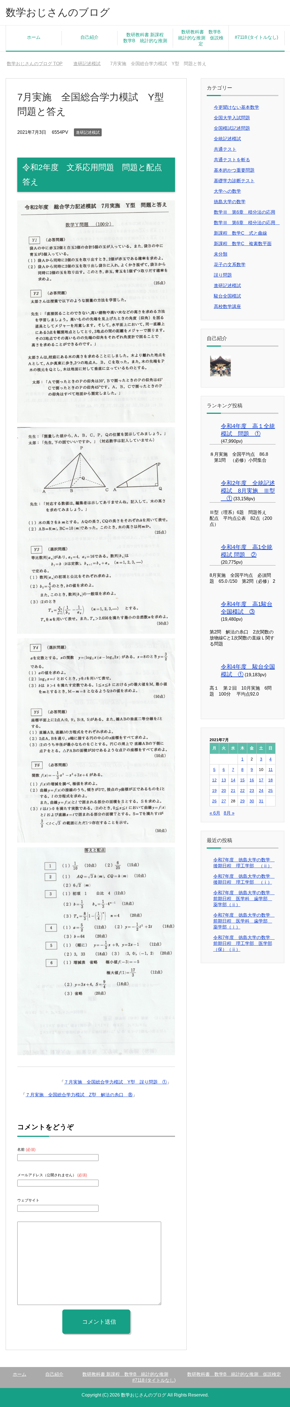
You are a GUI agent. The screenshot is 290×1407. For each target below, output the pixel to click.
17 (261, 780)
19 (214, 790)
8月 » (229, 813)
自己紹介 (89, 37)
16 (252, 780)
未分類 (220, 254)
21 (233, 790)
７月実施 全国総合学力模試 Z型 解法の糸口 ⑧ (79, 1094)
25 (270, 790)
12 (214, 780)
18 (270, 780)
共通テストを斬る (232, 159)
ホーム (33, 37)
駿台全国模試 (227, 296)
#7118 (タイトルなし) (256, 37)
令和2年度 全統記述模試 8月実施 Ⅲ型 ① (248, 490)
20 (223, 790)
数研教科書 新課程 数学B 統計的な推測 (146, 37)
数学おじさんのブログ (58, 12)
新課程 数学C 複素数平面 (243, 243)
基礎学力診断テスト (234, 180)
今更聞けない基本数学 (236, 107)
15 (242, 780)
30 (252, 801)
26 (214, 801)
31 (261, 801)
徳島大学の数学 (230, 201)
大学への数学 (227, 191)
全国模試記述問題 (232, 128)
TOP (35, 63)
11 (270, 769)
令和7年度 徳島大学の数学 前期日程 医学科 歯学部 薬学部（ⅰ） (244, 921)
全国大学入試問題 (232, 117)
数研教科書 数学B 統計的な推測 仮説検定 (201, 37)
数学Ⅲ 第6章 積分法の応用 (244, 212)
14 (233, 780)
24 (261, 790)
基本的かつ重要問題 (234, 170)
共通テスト (225, 149)
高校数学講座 (227, 306)
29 (242, 801)
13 (223, 780)
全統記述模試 (227, 138)
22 (242, 790)
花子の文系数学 (230, 264)
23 (252, 790)
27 (223, 801)
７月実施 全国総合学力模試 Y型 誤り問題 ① (115, 1082)
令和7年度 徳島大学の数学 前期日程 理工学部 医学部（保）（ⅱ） (244, 943)
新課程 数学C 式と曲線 (240, 233)
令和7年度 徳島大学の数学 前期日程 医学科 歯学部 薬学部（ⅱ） (244, 898)
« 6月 (215, 813)
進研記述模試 (88, 132)
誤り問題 (223, 275)
